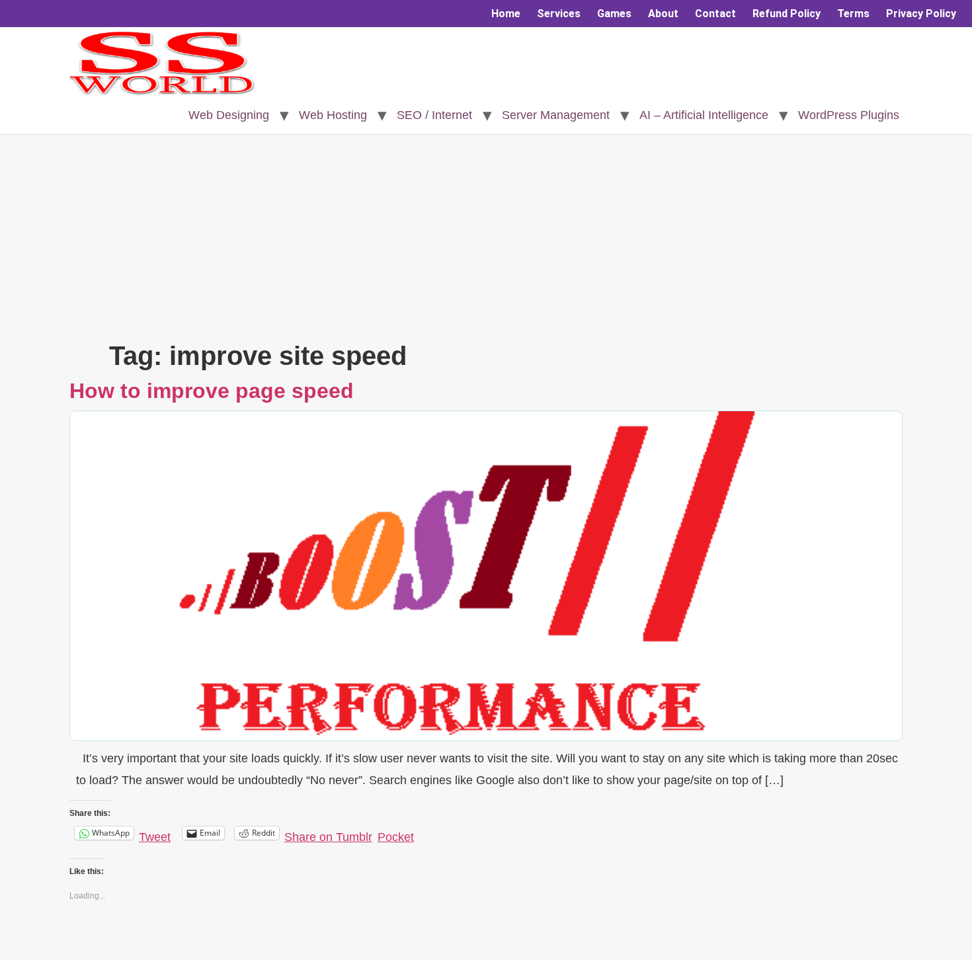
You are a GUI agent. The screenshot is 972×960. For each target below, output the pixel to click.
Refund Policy (786, 13)
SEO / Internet (434, 115)
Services (559, 13)
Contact (715, 13)
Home (505, 13)
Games (614, 13)
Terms (853, 13)
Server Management (556, 115)
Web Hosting (333, 115)
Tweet (155, 834)
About (663, 13)
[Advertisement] (486, 240)
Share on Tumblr (328, 834)
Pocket (396, 837)
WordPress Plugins (848, 115)
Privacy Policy (921, 13)
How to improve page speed (211, 391)
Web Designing (228, 115)
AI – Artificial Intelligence (703, 115)
